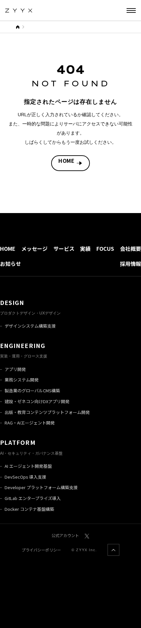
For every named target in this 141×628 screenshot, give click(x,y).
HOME (66, 160)
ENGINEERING (22, 345)
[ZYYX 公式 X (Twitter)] (87, 535)
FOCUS (105, 248)
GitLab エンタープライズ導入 (33, 498)
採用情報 (130, 264)
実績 (85, 248)
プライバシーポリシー (41, 549)
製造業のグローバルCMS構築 (32, 390)
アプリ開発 (15, 369)
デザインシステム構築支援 (30, 326)
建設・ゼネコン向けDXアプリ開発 (37, 401)
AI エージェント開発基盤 (28, 466)
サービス (63, 248)
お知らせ (10, 264)
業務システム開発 (22, 380)
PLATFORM (18, 442)
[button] (131, 10)
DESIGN (12, 302)
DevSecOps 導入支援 (25, 477)
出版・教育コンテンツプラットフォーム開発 (47, 412)
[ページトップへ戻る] (113, 550)
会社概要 (130, 248)
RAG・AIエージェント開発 (30, 423)
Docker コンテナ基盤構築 (29, 509)
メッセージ (34, 248)
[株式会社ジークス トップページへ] (18, 10)
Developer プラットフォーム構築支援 (41, 487)
